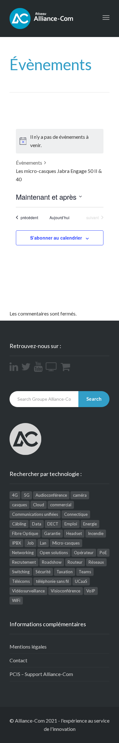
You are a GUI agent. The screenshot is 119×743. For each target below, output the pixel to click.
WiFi (16, 600)
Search (94, 399)
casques (19, 504)
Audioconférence (51, 495)
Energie (90, 523)
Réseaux (96, 562)
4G (15, 495)
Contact (18, 660)
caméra (80, 495)
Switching (21, 571)
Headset (74, 533)
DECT (52, 523)
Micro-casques (66, 543)
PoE (103, 552)
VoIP (90, 590)
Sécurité (43, 571)
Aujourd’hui (59, 217)
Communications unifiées (35, 514)
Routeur (75, 562)
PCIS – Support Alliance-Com (41, 674)
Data (36, 523)
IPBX (16, 543)
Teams (85, 571)
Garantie (52, 533)
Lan (43, 543)
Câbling (19, 523)
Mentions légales (28, 646)
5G (27, 495)
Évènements (29, 163)
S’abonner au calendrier (56, 237)
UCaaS (81, 581)
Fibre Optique (25, 533)
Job (30, 543)
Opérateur (84, 552)
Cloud (38, 504)
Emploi (70, 523)
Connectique (76, 514)
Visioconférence (65, 590)
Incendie (95, 533)
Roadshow (52, 562)
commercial (60, 504)
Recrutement (24, 562)
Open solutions (54, 552)
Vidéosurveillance (28, 590)
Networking (23, 552)
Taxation (64, 571)
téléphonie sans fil (52, 581)
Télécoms (21, 581)
